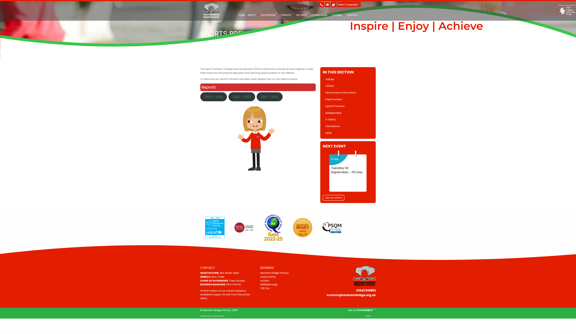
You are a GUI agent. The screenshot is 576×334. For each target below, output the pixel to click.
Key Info (301, 15)
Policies (330, 79)
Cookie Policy (205, 316)
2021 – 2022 (269, 97)
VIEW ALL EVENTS (333, 197)
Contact (352, 15)
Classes (337, 15)
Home (242, 15)
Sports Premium (335, 106)
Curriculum (319, 15)
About (252, 15)
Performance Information (341, 92)
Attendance (333, 126)
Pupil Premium (334, 99)
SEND (329, 133)
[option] (215, 228)
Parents (286, 15)
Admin (368, 316)
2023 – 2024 (214, 97)
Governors (268, 15)
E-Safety (331, 119)
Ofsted (330, 86)
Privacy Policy (218, 316)
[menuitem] (241, 15)
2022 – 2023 (242, 97)
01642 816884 (366, 290)
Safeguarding (333, 113)
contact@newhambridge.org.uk (351, 295)
